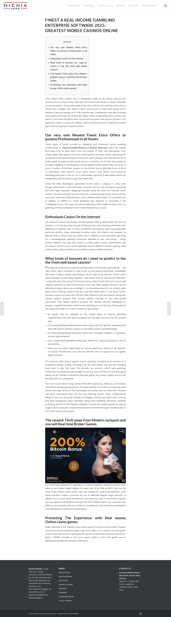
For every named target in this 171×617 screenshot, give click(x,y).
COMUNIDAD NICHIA (66, 596)
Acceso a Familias (65, 600)
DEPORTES (63, 588)
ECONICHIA (63, 592)
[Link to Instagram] (166, 5)
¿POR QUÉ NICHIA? (65, 576)
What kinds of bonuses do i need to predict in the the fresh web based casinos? (68, 66)
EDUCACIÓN (63, 580)
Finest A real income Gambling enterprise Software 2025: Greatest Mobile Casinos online (81, 25)
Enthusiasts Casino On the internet (66, 58)
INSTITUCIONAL (64, 572)
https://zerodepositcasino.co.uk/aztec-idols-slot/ (85, 147)
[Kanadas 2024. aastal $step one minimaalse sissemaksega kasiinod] (2, 308)
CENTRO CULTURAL (66, 584)
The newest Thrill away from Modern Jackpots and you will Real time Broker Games (68, 77)
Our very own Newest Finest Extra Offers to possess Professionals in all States (68, 51)
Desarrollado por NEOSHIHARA (68, 613)
